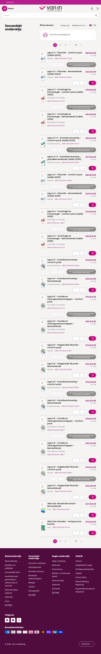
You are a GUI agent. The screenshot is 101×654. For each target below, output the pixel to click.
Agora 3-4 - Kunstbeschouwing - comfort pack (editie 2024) (64, 139)
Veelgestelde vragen (84, 565)
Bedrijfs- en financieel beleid (61, 574)
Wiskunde (56, 565)
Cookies (79, 573)
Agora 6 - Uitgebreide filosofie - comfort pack (63, 468)
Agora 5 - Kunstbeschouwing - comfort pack (62, 261)
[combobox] (50, 15)
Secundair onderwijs (36, 563)
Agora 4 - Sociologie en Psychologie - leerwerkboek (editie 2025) (65, 238)
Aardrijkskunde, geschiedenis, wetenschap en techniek (11, 581)
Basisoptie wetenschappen (35, 577)
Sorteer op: (65, 25)
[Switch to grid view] (95, 25)
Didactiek (9, 597)
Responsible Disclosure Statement (85, 590)
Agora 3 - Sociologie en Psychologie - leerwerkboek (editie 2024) (65, 117)
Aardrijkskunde (34, 567)
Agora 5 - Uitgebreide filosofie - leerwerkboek (63, 365)
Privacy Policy (81, 577)
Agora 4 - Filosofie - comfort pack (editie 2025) (64, 176)
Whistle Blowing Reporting (82, 583)
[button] (4, 8)
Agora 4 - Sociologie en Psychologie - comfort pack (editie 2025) (65, 214)
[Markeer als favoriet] (42, 53)
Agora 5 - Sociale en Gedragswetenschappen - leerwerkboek (60, 324)
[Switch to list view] (90, 25)
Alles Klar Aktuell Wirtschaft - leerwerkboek (62, 505)
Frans (7, 601)
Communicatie (58, 580)
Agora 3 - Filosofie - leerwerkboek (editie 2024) (64, 72)
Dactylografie (33, 591)
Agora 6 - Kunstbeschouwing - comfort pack (62, 383)
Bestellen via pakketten (10, 566)
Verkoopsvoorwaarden (85, 569)
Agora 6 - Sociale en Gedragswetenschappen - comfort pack (65, 421)
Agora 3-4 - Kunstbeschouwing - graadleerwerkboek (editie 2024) (64, 158)
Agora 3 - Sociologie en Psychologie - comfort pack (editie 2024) (65, 92)
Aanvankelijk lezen (12, 572)
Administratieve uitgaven (11, 591)
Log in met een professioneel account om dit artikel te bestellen (81, 64)
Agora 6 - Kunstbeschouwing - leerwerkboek (62, 401)
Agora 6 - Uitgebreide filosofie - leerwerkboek (63, 487)
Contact (79, 561)
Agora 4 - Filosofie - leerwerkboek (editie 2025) (64, 194)
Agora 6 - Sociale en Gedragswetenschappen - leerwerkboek (60, 445)
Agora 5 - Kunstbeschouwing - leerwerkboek (62, 279)
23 (76, 45)
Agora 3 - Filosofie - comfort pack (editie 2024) (64, 54)
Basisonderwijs (11, 561)
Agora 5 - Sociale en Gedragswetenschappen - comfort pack (65, 299)
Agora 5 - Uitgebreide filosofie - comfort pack (63, 346)
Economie (56, 588)
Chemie (31, 586)
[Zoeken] (96, 15)
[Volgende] (81, 45)
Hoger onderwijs (59, 561)
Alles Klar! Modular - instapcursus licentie (64, 522)
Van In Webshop (18, 644)
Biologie (31, 582)
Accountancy (57, 569)
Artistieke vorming (36, 571)
